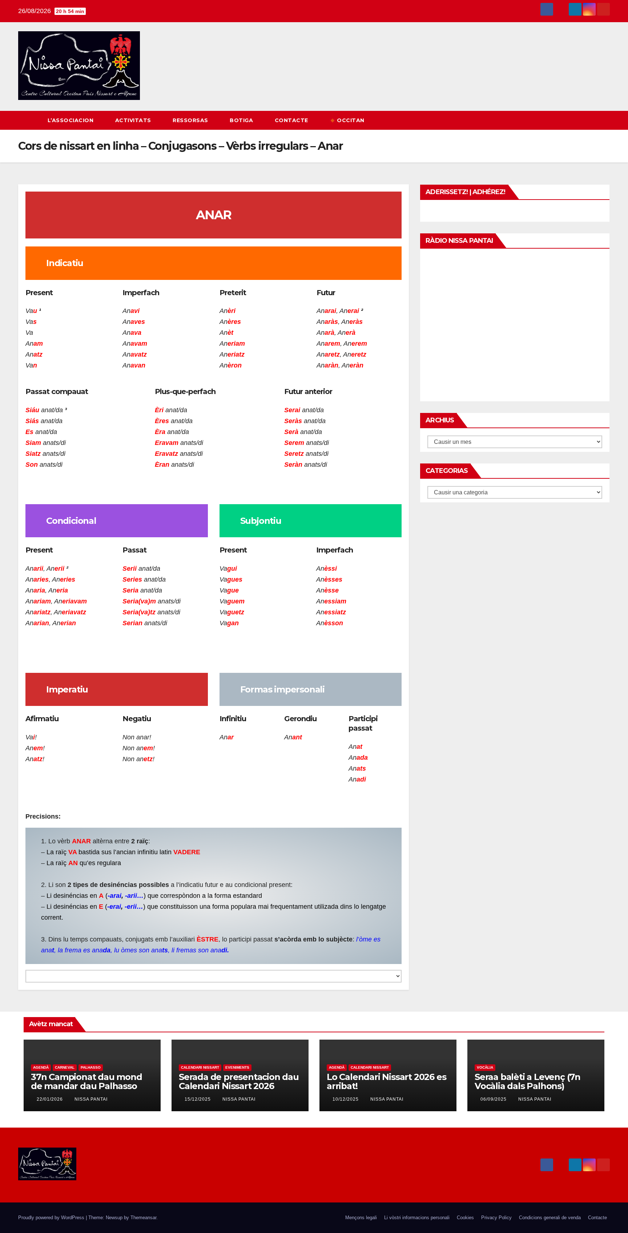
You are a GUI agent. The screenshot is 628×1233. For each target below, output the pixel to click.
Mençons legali (361, 1217)
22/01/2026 (50, 1099)
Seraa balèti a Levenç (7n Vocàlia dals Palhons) (527, 1081)
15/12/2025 (198, 1099)
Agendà (41, 1067)
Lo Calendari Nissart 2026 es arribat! (386, 1081)
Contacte (292, 120)
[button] (591, 120)
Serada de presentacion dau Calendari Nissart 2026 (239, 1081)
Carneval (65, 1067)
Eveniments (237, 1067)
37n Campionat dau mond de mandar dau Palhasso (86, 1081)
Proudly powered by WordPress (52, 1217)
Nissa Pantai (91, 1099)
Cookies (465, 1217)
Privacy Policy (496, 1217)
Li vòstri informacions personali (417, 1217)
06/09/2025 (494, 1099)
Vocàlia (485, 1067)
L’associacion (71, 120)
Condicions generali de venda (550, 1217)
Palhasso (91, 1067)
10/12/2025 (346, 1099)
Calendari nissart (200, 1067)
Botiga (242, 120)
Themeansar (143, 1217)
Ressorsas (191, 120)
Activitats (134, 120)
